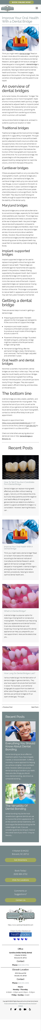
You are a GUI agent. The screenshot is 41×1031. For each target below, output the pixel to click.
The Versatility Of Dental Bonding (16, 807)
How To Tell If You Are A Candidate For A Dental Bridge (19, 483)
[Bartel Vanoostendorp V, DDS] (15, 939)
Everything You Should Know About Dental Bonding (20, 746)
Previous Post (7, 707)
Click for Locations (20, 880)
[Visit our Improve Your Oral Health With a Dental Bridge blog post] (20, 532)
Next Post (34, 707)
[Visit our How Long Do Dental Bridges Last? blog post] (20, 658)
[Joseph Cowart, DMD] (18, 939)
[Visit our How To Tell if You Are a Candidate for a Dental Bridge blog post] (20, 467)
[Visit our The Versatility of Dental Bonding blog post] (20, 803)
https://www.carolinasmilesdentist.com (16, 423)
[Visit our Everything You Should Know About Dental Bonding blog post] (20, 741)
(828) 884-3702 (31, 425)
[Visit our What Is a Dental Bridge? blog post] (20, 596)
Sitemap (20, 1006)
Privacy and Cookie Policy (11, 1003)
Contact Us (20, 900)
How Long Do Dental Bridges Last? (19, 673)
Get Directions (20, 860)
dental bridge (25, 53)
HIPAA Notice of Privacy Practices (27, 1003)
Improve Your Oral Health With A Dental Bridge (18, 547)
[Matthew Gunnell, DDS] (22, 939)
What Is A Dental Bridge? (15, 611)
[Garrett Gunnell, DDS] (26, 939)
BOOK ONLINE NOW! (21, 2)
